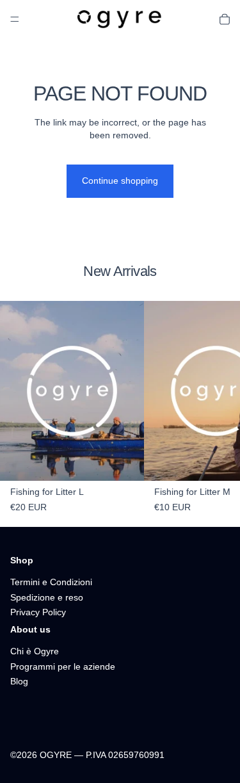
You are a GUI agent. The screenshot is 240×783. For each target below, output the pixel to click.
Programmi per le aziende (62, 666)
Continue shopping (120, 180)
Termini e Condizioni (51, 582)
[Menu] (14, 19)
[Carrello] (225, 19)
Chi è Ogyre (34, 651)
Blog (19, 681)
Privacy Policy (38, 612)
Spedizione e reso (46, 597)
